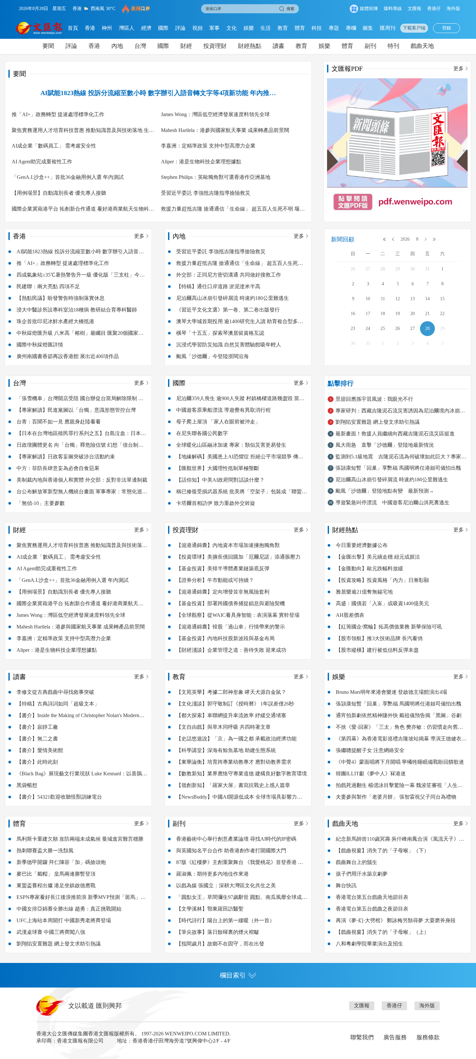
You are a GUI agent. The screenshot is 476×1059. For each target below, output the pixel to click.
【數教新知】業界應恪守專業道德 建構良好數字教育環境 (241, 773)
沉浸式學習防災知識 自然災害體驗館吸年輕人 (228, 344)
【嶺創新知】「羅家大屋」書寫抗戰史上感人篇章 (233, 785)
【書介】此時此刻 (37, 762)
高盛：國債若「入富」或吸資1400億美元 (382, 603)
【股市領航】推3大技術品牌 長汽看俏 (379, 638)
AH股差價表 (350, 615)
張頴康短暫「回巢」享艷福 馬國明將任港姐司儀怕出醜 (398, 703)
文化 (231, 28)
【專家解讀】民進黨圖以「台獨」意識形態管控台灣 (76, 410)
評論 (180, 28)
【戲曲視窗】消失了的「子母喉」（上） (382, 932)
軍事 (214, 28)
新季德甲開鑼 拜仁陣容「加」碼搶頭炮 (61, 862)
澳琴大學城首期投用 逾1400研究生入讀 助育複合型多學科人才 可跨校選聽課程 (239, 323)
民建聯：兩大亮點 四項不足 (48, 286)
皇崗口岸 (140, 8)
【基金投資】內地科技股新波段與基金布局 (225, 638)
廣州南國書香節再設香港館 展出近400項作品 (68, 356)
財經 (186, 46)
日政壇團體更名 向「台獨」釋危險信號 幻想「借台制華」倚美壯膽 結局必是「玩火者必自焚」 (77, 446)
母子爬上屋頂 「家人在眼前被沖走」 (218, 421)
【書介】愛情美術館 (40, 750)
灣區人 (126, 28)
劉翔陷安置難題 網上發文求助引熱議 (59, 943)
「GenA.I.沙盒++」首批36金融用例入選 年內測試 (68, 177)
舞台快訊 (346, 885)
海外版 (453, 8)
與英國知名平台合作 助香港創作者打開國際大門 (231, 850)
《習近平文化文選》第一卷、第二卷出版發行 (228, 309)
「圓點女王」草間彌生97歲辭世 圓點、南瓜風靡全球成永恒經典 (241, 898)
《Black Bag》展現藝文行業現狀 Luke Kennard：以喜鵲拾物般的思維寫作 (82, 775)
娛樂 (249, 28)
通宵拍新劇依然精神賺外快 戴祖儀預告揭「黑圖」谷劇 (398, 715)
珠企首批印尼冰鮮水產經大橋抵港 (55, 321)
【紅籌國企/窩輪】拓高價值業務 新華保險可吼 (389, 626)
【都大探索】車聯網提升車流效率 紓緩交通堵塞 (231, 715)
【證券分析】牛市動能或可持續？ (215, 580)
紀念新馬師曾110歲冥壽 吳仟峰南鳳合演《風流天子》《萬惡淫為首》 (397, 840)
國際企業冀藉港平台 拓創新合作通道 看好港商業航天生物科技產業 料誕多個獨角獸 (83, 210)
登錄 (446, 28)
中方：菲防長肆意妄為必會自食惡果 (58, 468)
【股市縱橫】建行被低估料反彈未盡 (377, 650)
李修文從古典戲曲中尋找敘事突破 (55, 692)
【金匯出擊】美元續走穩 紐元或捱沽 (378, 557)
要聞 (48, 46)
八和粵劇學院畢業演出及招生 (369, 943)
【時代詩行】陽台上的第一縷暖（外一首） (225, 920)
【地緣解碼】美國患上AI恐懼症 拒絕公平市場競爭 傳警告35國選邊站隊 (239, 458)
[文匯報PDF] (397, 148)
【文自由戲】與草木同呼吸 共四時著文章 (223, 727)
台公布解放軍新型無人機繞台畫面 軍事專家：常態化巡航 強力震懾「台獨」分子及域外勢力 (82, 493)
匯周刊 (387, 28)
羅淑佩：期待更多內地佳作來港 (212, 874)
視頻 (197, 28)
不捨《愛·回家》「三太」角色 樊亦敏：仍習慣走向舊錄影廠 (399, 728)
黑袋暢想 (27, 785)
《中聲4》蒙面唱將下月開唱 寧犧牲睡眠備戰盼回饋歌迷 (400, 762)
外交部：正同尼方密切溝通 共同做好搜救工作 (228, 275)
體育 (300, 28)
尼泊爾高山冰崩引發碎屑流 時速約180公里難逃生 (232, 298)
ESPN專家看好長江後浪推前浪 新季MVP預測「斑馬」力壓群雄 (81, 898)
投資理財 (215, 46)
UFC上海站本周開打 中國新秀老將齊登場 (64, 920)
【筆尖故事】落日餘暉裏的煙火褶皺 (217, 932)
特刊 (393, 46)
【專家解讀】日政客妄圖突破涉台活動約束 (66, 456)
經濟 (146, 28)
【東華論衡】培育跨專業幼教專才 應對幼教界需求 (233, 762)
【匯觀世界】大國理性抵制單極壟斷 (217, 468)
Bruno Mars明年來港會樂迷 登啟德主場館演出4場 (391, 692)
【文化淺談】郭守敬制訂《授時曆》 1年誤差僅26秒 (235, 703)
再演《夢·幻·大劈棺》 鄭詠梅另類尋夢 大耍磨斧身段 (396, 920)
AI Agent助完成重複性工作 (42, 161)
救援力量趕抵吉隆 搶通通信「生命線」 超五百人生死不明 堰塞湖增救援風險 (233, 210)
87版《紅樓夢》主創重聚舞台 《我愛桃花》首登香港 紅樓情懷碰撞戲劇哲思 (239, 863)
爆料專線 (393, 8)
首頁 (73, 28)
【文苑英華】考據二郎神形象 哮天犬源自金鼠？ (231, 692)
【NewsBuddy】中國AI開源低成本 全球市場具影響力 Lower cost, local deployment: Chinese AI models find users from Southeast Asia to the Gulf (237, 798)
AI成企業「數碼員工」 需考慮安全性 (54, 145)
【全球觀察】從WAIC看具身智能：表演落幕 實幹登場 (238, 615)
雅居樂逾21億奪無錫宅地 (364, 592)
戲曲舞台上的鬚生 (356, 862)
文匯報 (414, 8)
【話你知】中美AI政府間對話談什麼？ (220, 480)
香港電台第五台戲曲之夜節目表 (372, 909)
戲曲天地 (422, 46)
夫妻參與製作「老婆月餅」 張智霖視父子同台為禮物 (396, 797)
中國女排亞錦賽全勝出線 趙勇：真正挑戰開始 (69, 909)
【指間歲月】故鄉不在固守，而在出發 (220, 943)
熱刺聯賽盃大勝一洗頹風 (45, 850)
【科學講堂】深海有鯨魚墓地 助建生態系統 (226, 750)
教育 (283, 28)
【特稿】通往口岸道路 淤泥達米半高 (218, 286)
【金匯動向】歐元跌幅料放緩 (369, 568)
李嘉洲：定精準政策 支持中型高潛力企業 (208, 145)
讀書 (278, 46)
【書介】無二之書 (37, 738)
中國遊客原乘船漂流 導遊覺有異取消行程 (223, 410)
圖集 (368, 28)
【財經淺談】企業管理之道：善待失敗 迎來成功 (231, 650)
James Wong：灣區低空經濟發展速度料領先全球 (215, 114)
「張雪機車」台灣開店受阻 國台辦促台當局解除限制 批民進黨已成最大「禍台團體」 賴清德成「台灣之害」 (80, 400)
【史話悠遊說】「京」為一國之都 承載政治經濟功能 (236, 738)
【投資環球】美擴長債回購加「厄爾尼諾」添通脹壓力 (238, 557)
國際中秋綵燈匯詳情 (40, 344)
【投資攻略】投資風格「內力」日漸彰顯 (382, 580)
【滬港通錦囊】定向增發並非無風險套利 (222, 592)
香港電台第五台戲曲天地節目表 (372, 897)
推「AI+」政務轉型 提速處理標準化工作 (58, 114)
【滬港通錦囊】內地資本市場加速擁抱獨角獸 (228, 545)
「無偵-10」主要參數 (41, 503)
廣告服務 (395, 1037)
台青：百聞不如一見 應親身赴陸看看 (59, 421)
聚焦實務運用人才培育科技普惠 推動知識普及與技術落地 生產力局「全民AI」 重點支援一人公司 (83, 131)
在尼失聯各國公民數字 (202, 433)
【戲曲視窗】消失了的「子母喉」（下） (382, 850)
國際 (163, 28)
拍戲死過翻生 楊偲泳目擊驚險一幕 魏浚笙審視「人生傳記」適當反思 (399, 786)
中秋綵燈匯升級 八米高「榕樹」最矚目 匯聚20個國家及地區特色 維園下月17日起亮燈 (80, 334)
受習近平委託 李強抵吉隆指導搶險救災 (205, 193)
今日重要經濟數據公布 (362, 545)
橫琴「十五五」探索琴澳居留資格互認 (220, 333)
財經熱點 (249, 46)
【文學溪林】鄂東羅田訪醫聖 (210, 909)
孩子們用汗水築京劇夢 (362, 874)
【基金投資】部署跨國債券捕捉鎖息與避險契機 (230, 603)
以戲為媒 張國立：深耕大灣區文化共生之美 (226, 885)
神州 (107, 28)
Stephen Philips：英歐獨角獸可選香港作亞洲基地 (215, 177)
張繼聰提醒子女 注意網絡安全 (370, 750)
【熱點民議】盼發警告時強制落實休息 (61, 298)
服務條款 (428, 1037)
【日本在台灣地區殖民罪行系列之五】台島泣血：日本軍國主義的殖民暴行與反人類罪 (81, 435)
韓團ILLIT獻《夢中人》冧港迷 (371, 773)
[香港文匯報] (39, 28)
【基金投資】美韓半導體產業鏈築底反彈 (222, 568)
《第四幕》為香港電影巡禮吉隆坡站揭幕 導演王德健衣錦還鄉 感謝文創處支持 (401, 740)
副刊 (370, 46)
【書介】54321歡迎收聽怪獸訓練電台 (59, 797)
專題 (334, 28)
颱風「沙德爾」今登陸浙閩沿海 (212, 356)
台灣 (140, 46)
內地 (117, 46)
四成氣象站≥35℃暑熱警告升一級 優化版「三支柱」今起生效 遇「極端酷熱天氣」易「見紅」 (81, 276)
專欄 (351, 28)
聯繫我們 (362, 1037)
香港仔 (434, 8)
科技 (317, 28)
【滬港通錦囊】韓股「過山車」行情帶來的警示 (230, 626)
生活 (265, 28)
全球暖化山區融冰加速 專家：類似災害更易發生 (231, 445)
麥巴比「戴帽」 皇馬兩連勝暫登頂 (56, 874)
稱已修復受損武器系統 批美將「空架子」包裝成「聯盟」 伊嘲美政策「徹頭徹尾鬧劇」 (241, 493)
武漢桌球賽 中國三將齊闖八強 (51, 932)
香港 (90, 28)
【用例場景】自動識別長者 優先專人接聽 (59, 193)
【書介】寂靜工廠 (37, 727)
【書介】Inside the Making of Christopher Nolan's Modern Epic (78, 717)
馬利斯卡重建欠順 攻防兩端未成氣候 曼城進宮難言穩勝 (80, 839)
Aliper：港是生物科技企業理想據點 (201, 161)
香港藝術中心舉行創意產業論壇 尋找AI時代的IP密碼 (236, 839)
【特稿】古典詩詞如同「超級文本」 (58, 703)
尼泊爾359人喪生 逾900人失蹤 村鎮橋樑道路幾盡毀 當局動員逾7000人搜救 (240, 400)
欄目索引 (233, 975)
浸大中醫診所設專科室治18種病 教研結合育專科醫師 (77, 309)
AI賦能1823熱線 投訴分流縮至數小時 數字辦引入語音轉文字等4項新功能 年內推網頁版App (158, 93)
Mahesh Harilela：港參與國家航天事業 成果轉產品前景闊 (225, 130)
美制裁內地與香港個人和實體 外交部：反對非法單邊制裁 (82, 480)
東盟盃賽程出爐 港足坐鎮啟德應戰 (56, 885)
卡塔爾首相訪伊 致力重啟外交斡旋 (215, 503)
